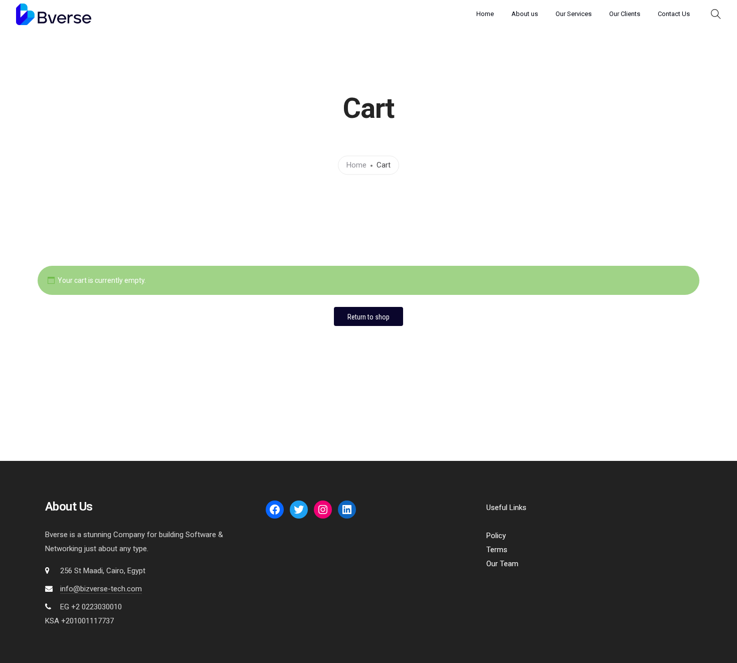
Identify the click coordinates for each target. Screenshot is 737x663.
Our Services (574, 14)
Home (485, 14)
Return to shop (368, 317)
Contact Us (674, 14)
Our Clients (624, 14)
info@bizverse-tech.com (101, 588)
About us (524, 14)
